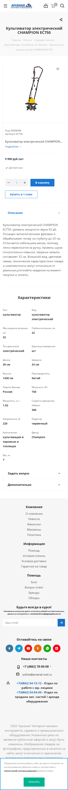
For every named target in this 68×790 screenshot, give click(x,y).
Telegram (19, 648)
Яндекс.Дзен (56, 648)
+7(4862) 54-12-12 (29, 683)
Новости (34, 519)
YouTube (28, 648)
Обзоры (34, 598)
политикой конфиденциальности (45, 614)
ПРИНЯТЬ (34, 782)
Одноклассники (38, 648)
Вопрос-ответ (34, 587)
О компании (34, 513)
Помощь (34, 550)
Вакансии (34, 524)
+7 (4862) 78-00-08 (36, 666)
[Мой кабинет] (46, 6)
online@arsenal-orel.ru (37, 674)
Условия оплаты (34, 556)
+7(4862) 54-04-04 (29, 692)
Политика (34, 535)
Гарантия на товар (34, 566)
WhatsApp (47, 648)
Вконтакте (9, 648)
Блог (34, 582)
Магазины (34, 529)
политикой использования (20, 770)
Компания (34, 507)
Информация (34, 544)
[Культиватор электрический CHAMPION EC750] (34, 89)
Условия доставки (34, 561)
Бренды (34, 592)
